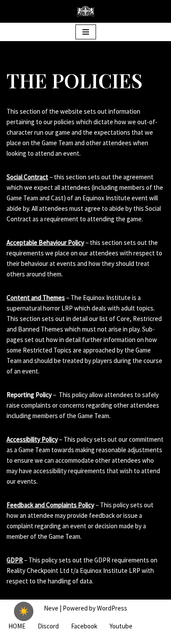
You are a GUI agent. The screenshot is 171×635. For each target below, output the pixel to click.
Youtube (121, 626)
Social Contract (27, 177)
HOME (16, 626)
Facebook (84, 626)
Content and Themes (36, 297)
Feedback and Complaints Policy (50, 505)
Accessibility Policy (32, 439)
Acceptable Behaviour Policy (45, 242)
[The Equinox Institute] (85, 11)
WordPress (112, 608)
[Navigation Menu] (85, 31)
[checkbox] (23, 611)
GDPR (15, 560)
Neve (51, 608)
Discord (48, 626)
